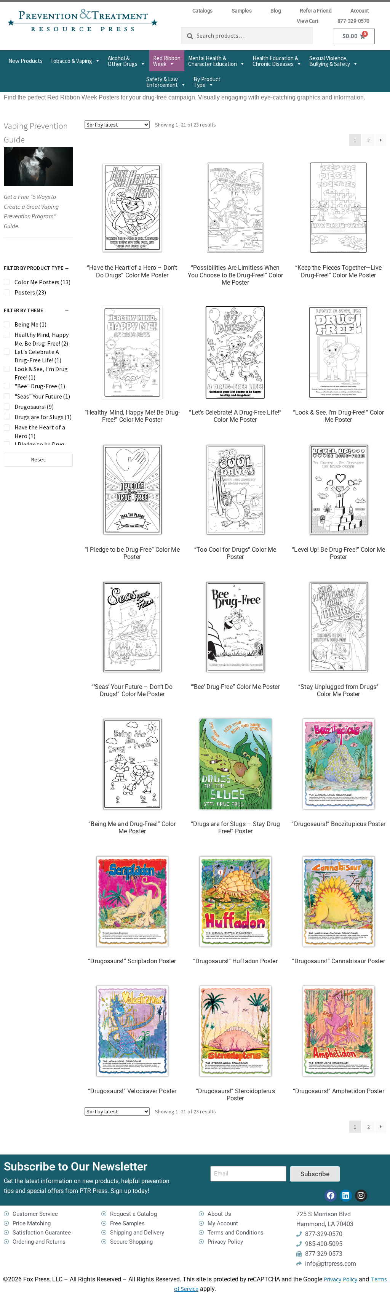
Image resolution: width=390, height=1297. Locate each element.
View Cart (307, 21)
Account (359, 11)
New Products (25, 60)
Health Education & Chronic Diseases (275, 60)
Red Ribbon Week (167, 60)
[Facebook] (330, 1196)
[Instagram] (361, 1196)
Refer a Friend (315, 11)
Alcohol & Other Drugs (122, 60)
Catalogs (202, 11)
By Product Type (207, 81)
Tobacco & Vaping (71, 60)
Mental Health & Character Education (212, 60)
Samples (242, 11)
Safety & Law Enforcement (162, 81)
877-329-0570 (353, 21)
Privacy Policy (340, 1279)
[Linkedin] (346, 1196)
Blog (275, 11)
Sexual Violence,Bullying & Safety (329, 60)
